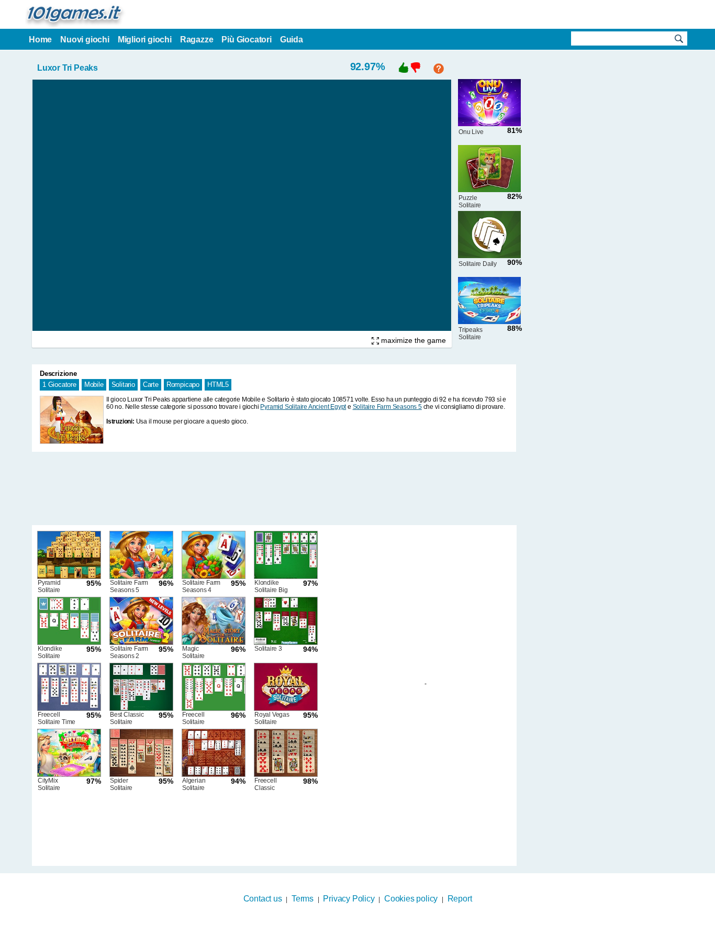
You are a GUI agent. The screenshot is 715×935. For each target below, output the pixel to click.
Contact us (262, 898)
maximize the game (412, 340)
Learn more (351, 928)
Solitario (123, 384)
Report (460, 898)
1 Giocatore (59, 384)
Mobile (94, 384)
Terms (303, 898)
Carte (151, 384)
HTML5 (218, 384)
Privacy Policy (348, 898)
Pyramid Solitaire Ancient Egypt (303, 406)
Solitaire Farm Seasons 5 (387, 406)
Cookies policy (411, 898)
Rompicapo (182, 384)
